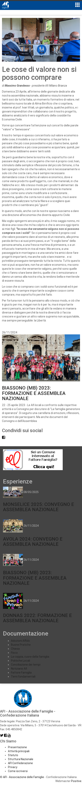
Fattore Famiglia (21, 672)
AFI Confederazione (20, 763)
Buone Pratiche (21, 644)
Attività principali (18, 751)
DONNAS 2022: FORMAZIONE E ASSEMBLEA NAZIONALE (37, 618)
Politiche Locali (20, 660)
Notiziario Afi (19, 668)
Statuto (13, 755)
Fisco (14, 652)
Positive (76, 781)
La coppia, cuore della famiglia (30, 656)
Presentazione (17, 747)
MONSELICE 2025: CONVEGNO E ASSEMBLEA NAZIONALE (38, 507)
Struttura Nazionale (20, 759)
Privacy (12, 767)
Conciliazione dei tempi (25, 664)
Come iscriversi (18, 771)
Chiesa (15, 648)
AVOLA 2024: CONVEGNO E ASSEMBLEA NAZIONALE (32, 541)
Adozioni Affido (20, 640)
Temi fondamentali (23, 676)
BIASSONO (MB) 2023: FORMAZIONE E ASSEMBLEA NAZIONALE (33, 393)
